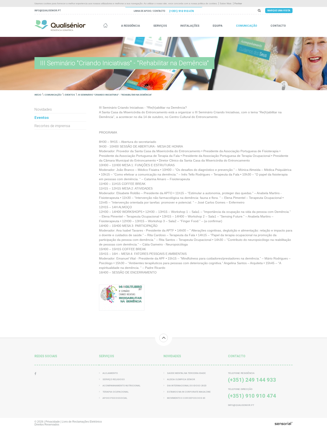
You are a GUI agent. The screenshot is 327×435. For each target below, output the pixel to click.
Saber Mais (225, 3)
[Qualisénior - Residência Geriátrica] (60, 25)
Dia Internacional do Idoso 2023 (186, 385)
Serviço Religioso (114, 379)
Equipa (217, 25)
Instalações (189, 25)
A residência (130, 25)
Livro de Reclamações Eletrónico (82, 421)
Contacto (278, 25)
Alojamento (110, 373)
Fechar (238, 3)
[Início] (105, 26)
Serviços (160, 25)
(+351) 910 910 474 (181, 11)
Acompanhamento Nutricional (121, 385)
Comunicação (246, 25)
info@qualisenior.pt (47, 10)
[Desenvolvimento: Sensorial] (284, 424)
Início (37, 95)
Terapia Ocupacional (116, 392)
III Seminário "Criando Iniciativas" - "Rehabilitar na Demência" (115, 95)
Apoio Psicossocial (115, 398)
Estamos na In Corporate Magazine (189, 392)
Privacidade (52, 421)
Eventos (70, 95)
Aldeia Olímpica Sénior (181, 379)
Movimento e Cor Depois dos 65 (186, 398)
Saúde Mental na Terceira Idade (186, 373)
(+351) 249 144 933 (252, 380)
